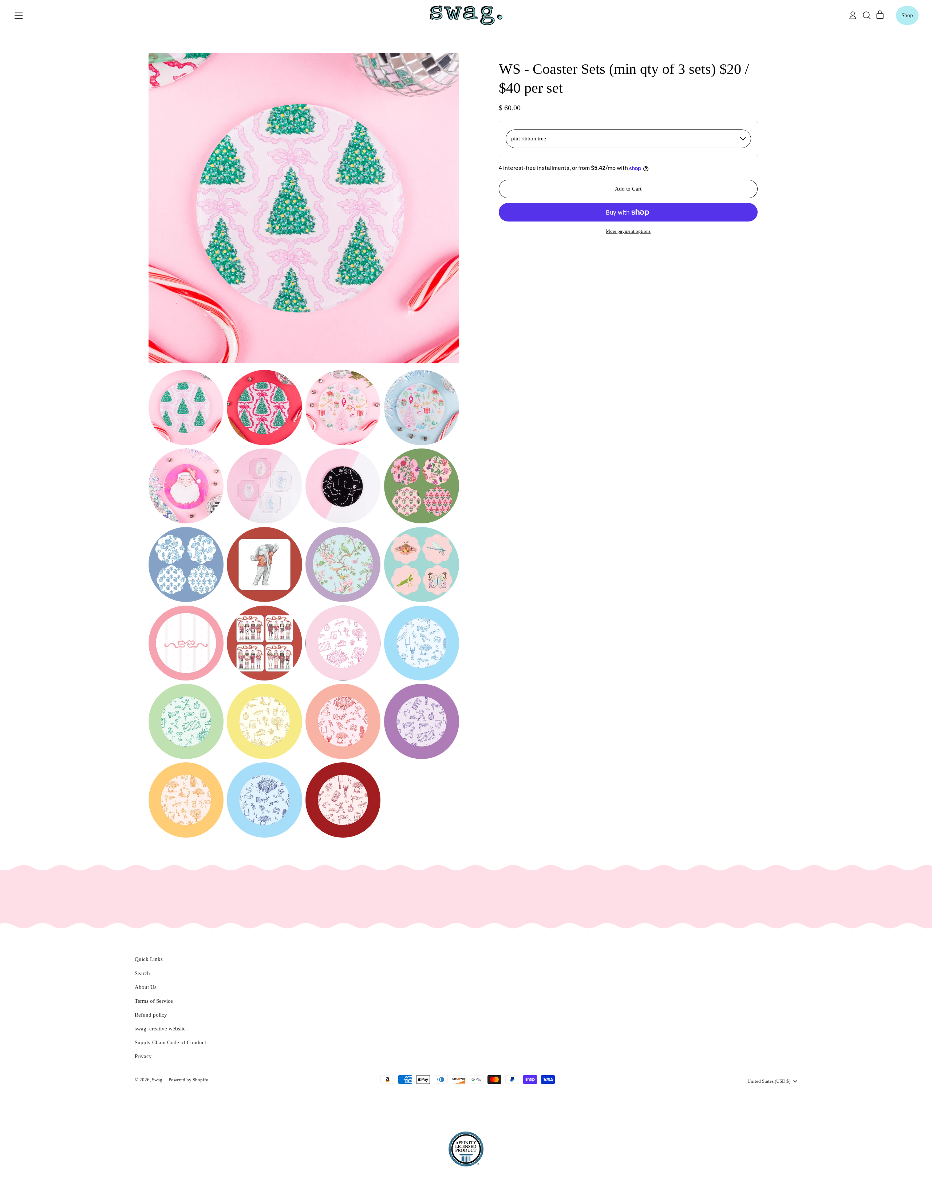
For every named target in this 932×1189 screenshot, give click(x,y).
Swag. (157, 1079)
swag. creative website (160, 1029)
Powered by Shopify (188, 1079)
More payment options (628, 231)
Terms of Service (154, 1001)
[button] (866, 15)
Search (142, 973)
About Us (146, 987)
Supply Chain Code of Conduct (170, 1042)
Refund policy (151, 1015)
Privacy (143, 1056)
